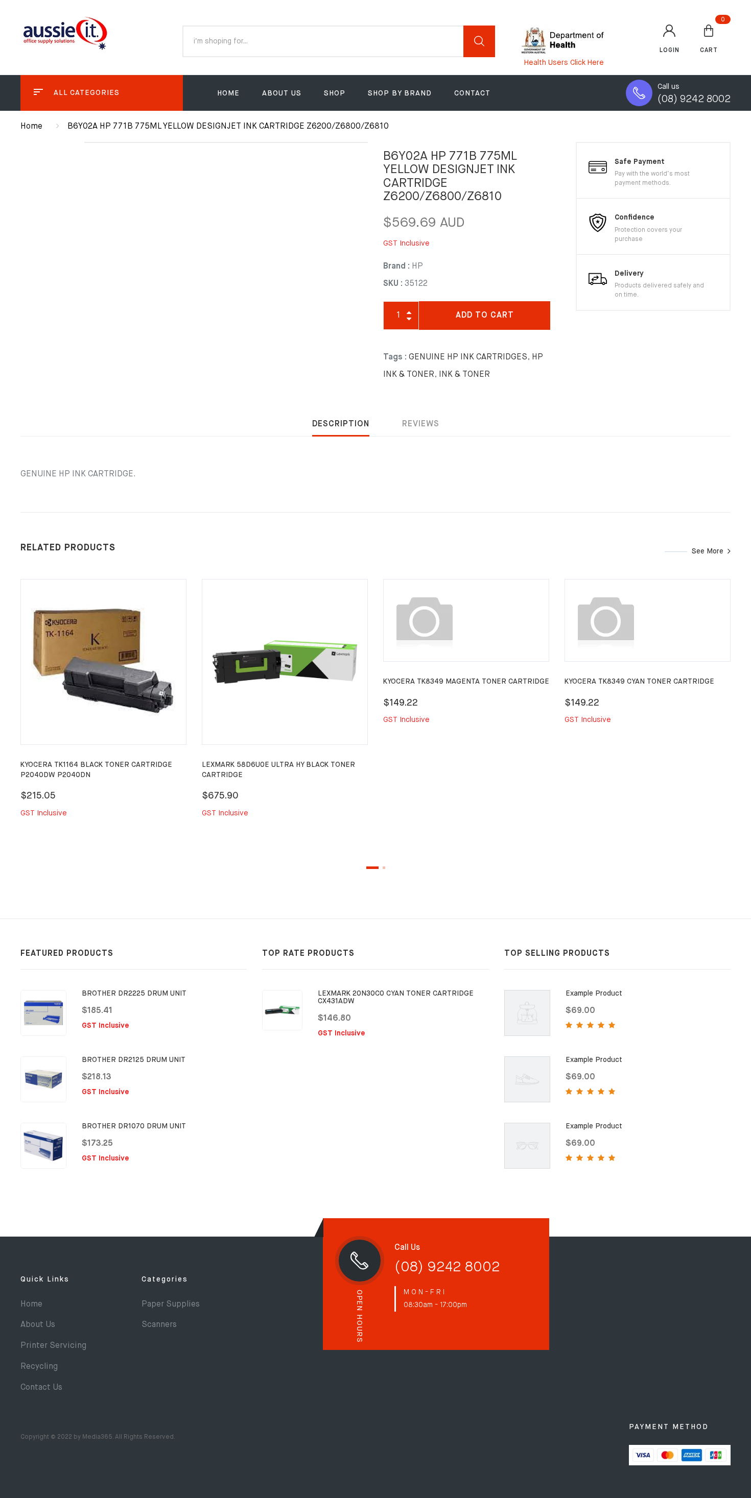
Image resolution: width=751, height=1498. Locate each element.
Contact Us (41, 1388)
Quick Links (44, 1279)
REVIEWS (420, 424)
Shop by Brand (400, 93)
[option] (103, 710)
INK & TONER (464, 375)
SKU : (393, 284)
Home (228, 93)
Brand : (396, 266)
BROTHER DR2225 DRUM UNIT (134, 993)
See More (707, 551)
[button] (709, 38)
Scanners (159, 1325)
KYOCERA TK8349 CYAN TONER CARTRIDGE (639, 681)
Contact (472, 93)
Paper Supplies (171, 1304)
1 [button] (372, 867)
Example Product (594, 993)
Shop (334, 93)
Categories (165, 1279)
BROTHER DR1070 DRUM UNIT (134, 1126)
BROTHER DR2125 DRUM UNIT (133, 1060)
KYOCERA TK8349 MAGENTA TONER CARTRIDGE (466, 681)
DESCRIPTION (340, 424)
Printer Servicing (53, 1346)
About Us (281, 93)
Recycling (39, 1367)
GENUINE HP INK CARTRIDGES (468, 357)
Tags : (395, 357)
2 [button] (384, 867)
